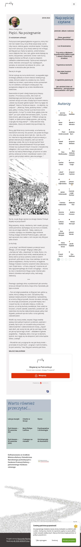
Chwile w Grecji (26, 420)
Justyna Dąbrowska (62, 182)
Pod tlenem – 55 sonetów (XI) (13, 430)
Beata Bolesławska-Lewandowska (74, 153)
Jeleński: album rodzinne (64, 31)
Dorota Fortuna (61, 213)
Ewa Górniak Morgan (61, 233)
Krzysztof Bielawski (72, 142)
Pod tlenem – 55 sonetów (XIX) (13, 441)
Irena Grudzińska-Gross (63, 245)
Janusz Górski (71, 233)
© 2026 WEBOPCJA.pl (22, 541)
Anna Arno (60, 123)
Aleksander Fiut (73, 203)
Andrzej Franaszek (72, 213)
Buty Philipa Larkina (27, 429)
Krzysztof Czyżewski (72, 173)
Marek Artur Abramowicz (73, 123)
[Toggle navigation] (74, 4)
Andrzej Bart (71, 133)
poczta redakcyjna (62, 114)
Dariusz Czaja (71, 163)
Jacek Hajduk (71, 245)
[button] (72, 112)
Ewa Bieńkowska (63, 153)
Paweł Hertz (61, 255)
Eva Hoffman (72, 255)
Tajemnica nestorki (64, 65)
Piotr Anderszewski (64, 133)
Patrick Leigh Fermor (71, 193)
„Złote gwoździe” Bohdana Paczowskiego (64, 38)
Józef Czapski (61, 173)
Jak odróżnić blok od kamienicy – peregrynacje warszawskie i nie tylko (64, 88)
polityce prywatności (39, 535)
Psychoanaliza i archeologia (43, 429)
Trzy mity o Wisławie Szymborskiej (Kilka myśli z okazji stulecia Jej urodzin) (64, 55)
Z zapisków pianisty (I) (64, 80)
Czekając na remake (27, 440)
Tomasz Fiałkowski (62, 203)
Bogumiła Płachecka (24, 539)
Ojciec (40, 419)
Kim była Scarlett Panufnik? (64, 72)
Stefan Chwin (61, 163)
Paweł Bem (61, 142)
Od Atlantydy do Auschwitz (43, 440)
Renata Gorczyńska (73, 223)
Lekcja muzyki (13, 419)
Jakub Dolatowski (63, 193)
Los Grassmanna (64, 46)
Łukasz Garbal (61, 223)
